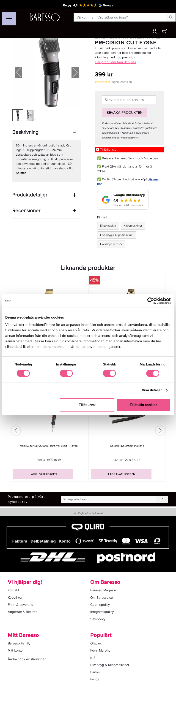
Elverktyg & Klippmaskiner (116, 235)
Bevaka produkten (125, 112)
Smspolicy (97, 619)
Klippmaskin (108, 225)
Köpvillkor (15, 597)
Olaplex (96, 643)
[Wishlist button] (144, 31)
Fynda (94, 679)
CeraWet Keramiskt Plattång (127, 446)
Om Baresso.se (101, 597)
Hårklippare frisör (111, 244)
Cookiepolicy (100, 605)
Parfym (95, 672)
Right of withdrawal (88, 513)
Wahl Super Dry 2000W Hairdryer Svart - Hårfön (48, 446)
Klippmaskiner (133, 225)
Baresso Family (19, 643)
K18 (93, 658)
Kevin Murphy (100, 650)
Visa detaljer (152, 390)
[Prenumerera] (162, 499)
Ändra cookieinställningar (27, 659)
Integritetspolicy (102, 612)
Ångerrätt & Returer (22, 612)
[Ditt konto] (154, 33)
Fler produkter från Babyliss (115, 62)
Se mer (21, 173)
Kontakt (13, 590)
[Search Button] (171, 17)
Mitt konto (15, 650)
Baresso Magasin (103, 590)
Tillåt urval (87, 405)
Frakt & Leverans (20, 605)
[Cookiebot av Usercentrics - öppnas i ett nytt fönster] (151, 300)
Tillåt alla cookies (143, 405)
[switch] (66, 373)
